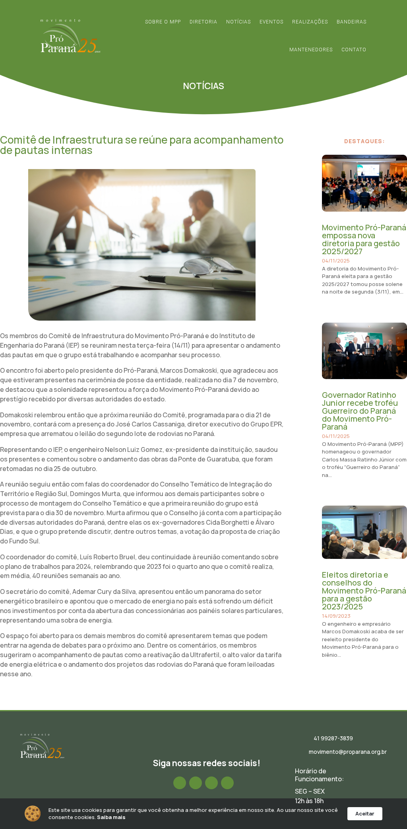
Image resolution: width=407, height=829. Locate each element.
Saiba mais (111, 817)
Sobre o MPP (163, 22)
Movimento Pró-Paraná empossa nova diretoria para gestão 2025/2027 (364, 239)
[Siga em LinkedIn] (211, 782)
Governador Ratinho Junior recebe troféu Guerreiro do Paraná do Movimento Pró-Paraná (360, 410)
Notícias (238, 22)
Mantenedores (311, 50)
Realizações (310, 22)
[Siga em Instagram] (195, 782)
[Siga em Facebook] (179, 782)
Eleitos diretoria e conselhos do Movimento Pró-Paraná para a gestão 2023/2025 (364, 590)
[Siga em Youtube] (227, 782)
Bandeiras (351, 22)
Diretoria (203, 22)
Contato (353, 50)
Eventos (271, 22)
